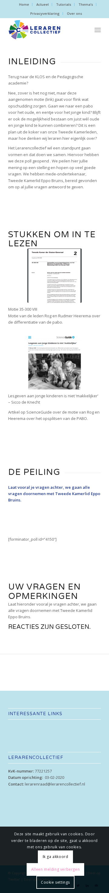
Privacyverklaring (45, 13)
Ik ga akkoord (55, 856)
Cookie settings (55, 882)
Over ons (74, 13)
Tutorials (63, 4)
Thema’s (85, 4)
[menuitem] (24, 4)
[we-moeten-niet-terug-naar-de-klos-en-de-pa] (54, 362)
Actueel (42, 4)
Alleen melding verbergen (55, 869)
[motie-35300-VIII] (54, 275)
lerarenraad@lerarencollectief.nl (55, 784)
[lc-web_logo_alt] (45, 30)
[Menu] (97, 30)
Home (24, 4)
